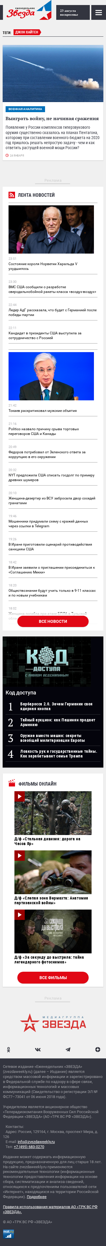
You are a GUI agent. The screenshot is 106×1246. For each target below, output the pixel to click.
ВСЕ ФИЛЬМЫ (53, 977)
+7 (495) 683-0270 (29, 1147)
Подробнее (37, 1197)
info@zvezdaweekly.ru (36, 1141)
